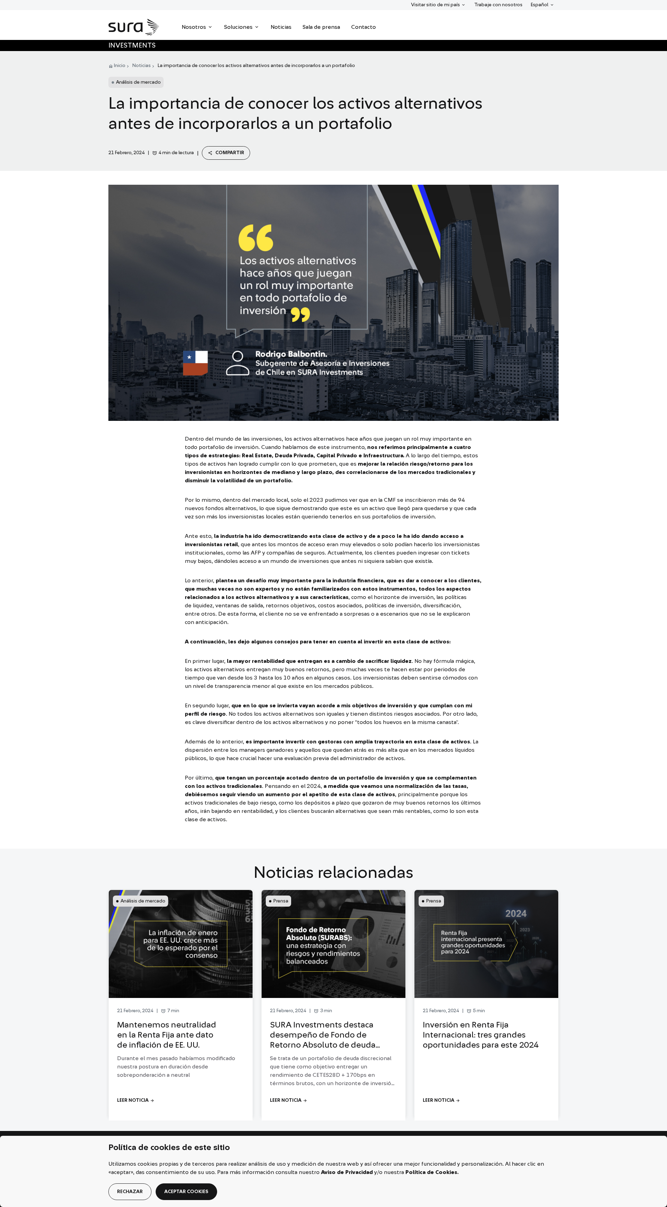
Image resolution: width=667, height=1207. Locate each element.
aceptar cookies (186, 1191)
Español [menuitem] (542, 4)
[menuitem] (197, 27)
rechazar (130, 1191)
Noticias (141, 65)
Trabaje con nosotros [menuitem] (498, 4)
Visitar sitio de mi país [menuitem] (435, 4)
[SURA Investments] (133, 27)
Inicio (119, 65)
